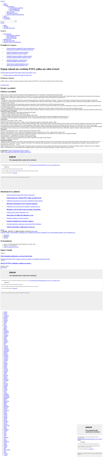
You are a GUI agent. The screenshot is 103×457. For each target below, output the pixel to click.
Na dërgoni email (5, 85)
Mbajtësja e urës (10, 12)
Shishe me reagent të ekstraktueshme (15, 14)
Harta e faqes (34, 231)
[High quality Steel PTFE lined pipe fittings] (20, 195)
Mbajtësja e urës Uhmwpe (35, 232)
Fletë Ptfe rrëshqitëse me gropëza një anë (16, 61)
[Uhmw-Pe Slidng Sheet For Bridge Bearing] (18, 212)
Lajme (5, 16)
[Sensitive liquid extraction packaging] (18, 218)
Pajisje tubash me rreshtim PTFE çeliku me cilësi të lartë (20, 49)
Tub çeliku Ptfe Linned (12, 13)
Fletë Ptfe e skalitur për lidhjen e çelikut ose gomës (19, 57)
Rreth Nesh (6, 17)
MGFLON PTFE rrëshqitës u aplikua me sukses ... (16, 263)
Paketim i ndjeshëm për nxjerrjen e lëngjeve (17, 53)
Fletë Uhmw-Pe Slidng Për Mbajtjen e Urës (17, 65)
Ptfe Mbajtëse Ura (71, 232)
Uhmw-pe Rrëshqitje (15, 10)
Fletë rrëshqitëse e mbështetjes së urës (19, 232)
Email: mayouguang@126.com (11, 247)
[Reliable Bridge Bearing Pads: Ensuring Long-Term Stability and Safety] (25, 200)
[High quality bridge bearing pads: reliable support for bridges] (23, 206)
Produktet (6, 5)
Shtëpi (5, 3)
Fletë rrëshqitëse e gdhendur (16, 7)
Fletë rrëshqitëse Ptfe (15, 9)
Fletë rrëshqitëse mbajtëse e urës (58, 232)
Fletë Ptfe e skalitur (5, 232)
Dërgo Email (4, 267)
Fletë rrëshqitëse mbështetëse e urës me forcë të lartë (16, 256)
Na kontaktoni (7, 18)
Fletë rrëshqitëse (10, 6)
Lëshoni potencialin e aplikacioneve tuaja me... (21, 227)
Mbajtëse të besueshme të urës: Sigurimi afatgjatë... (22, 203)
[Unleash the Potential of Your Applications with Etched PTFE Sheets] (24, 224)
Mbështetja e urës (46, 232)
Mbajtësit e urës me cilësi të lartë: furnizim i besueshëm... (24, 209)
